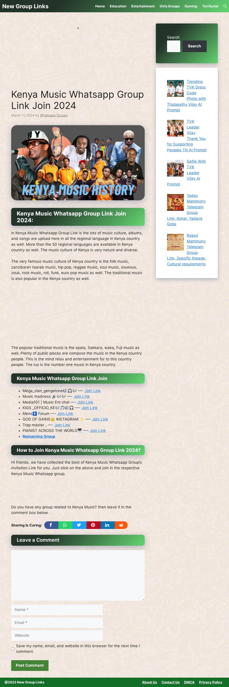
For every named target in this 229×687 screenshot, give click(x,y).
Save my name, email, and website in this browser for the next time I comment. (78, 649)
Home (100, 6)
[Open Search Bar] (225, 6)
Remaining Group (39, 436)
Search (173, 37)
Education (118, 6)
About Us (149, 682)
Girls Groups (170, 6)
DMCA (189, 682)
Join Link (93, 391)
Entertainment (143, 6)
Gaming (190, 6)
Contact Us (170, 682)
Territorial (210, 6)
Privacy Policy (210, 682)
